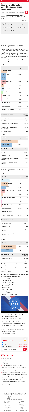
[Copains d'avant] (7, 408)
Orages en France (6, 358)
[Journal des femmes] (7, 402)
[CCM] (21, 402)
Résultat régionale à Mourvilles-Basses (11, 318)
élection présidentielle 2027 (8, 49)
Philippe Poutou (6, 106)
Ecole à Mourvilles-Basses (8, 333)
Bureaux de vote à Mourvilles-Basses (11, 316)
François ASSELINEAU (7, 215)
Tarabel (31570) (5, 285)
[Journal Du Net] (7, 405)
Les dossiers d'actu (7, 346)
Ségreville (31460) (6, 287)
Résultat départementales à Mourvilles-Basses (13, 323)
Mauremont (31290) (7, 289)
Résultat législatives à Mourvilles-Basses (11, 321)
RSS (10, 393)
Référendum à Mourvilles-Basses (10, 327)
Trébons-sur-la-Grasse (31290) (9, 294)
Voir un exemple (23, 343)
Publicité (22, 392)
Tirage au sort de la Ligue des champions (12, 365)
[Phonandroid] (21, 410)
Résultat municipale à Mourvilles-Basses (12, 320)
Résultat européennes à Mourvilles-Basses (12, 325)
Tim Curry (4, 360)
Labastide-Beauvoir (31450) (8, 282)
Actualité (5, 343)
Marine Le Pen (5, 74)
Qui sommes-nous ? (5, 392)
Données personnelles (22, 393)
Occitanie (20, 3)
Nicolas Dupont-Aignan (8, 109)
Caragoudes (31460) (6, 280)
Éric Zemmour (5, 77)
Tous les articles (6, 393)
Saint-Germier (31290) (7, 284)
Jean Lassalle (5, 84)
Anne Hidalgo (5, 99)
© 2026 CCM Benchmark (18, 396)
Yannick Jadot (5, 91)
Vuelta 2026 (5, 363)
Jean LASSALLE (6, 194)
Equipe (11, 392)
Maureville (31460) (6, 292)
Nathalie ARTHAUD (7, 204)
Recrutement (14, 393)
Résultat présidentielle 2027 (10, 3)
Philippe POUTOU (6, 208)
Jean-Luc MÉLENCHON (8, 190)
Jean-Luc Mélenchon (7, 81)
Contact (26, 392)
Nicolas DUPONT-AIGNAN (8, 197)
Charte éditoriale (16, 392)
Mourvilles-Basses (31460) (8, 331)
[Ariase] (7, 410)
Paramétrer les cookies (8, 394)
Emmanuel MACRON (7, 183)
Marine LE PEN (5, 186)
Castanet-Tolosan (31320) (7, 16)
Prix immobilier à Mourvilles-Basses (10, 335)
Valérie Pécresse (6, 88)
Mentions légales (22, 394)
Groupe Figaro (9, 396)
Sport (4, 344)
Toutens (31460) (6, 291)
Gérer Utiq (16, 394)
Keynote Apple (5, 362)
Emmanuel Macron (7, 70)
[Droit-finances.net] (21, 405)
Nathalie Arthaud (6, 102)
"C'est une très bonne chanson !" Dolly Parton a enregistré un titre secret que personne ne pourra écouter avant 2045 (14, 383)
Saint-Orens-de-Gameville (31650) (15, 15)
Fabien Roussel (6, 95)
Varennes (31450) (6, 278)
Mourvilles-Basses (19, 27)
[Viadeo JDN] (21, 408)
